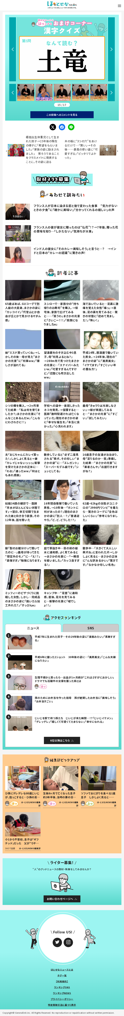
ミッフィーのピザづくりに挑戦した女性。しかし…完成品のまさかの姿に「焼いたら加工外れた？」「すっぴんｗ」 (22, 599)
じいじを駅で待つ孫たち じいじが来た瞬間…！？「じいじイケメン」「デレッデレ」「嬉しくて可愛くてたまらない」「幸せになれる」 (74, 720)
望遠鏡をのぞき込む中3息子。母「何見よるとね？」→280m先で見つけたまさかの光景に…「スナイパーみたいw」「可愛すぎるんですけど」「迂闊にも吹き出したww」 (61, 364)
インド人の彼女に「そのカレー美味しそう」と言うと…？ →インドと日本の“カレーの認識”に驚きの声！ (75, 251)
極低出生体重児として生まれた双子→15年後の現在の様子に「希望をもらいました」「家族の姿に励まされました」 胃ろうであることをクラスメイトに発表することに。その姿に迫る (42, 149)
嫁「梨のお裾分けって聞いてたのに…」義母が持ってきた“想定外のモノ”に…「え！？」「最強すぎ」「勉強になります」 (23, 554)
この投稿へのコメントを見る (61, 114)
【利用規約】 (62, 981)
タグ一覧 (62, 975)
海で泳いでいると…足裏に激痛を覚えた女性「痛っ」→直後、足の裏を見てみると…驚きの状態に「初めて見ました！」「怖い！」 (101, 312)
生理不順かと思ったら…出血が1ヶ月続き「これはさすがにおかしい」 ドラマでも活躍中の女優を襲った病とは (76, 679)
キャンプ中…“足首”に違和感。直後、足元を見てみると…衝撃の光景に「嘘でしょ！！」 (61, 599)
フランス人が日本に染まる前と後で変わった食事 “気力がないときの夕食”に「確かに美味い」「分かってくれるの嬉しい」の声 (76, 208)
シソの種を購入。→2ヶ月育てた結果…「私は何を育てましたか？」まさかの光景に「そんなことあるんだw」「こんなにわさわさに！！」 (23, 413)
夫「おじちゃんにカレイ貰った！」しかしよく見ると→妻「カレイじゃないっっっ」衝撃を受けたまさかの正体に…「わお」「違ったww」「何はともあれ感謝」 (22, 464)
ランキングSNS (62, 987)
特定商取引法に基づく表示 (62, 1004)
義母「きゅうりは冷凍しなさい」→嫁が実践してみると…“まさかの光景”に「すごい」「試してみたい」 (100, 411)
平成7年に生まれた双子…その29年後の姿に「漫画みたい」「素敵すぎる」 (75, 638)
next (111, 49)
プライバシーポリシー (62, 999)
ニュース (33, 628)
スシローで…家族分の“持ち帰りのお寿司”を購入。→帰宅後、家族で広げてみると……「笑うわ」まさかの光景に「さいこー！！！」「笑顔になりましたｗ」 (62, 314)
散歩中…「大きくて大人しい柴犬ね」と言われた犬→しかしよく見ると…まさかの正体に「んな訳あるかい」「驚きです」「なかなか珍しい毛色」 (100, 556)
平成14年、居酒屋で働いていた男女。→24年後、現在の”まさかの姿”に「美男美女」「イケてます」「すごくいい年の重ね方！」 (101, 360)
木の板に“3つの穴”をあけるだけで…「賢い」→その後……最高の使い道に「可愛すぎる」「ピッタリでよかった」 (81, 149)
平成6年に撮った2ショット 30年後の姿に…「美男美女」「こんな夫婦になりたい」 (75, 658)
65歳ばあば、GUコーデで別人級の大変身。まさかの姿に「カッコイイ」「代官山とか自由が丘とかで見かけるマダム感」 (23, 312)
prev (12, 49)
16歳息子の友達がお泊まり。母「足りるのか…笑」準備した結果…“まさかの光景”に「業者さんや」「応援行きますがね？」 (100, 462)
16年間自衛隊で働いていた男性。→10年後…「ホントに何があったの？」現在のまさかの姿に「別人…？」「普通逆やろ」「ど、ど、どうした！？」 (61, 511)
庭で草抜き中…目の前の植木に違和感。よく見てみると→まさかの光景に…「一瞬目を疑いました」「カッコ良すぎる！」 (62, 556)
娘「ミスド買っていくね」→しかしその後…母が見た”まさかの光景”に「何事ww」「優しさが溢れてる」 (22, 358)
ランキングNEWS (62, 993)
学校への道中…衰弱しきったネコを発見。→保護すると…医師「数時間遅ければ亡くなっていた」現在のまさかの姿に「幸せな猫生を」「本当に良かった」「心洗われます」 (62, 415)
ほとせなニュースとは (62, 969)
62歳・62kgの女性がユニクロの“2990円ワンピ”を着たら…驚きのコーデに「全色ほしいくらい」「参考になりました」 (100, 511)
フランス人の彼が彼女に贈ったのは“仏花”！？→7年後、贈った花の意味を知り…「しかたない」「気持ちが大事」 (76, 229)
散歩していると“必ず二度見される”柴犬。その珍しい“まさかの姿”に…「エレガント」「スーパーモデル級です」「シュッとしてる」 (61, 462)
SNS (91, 628)
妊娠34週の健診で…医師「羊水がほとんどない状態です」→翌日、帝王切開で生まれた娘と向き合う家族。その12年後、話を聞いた (22, 511)
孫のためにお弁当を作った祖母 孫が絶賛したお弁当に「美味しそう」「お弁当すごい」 (75, 699)
